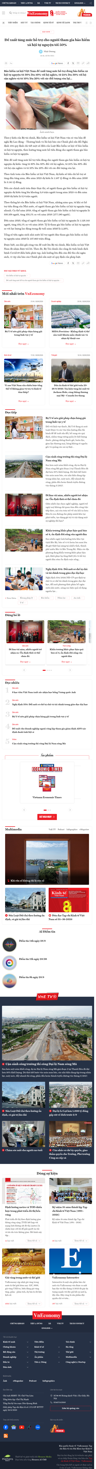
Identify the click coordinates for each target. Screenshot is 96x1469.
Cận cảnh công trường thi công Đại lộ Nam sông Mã (66, 459)
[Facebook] (5, 1426)
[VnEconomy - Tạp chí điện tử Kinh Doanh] (47, 1315)
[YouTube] (21, 1426)
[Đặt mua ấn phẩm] (84, 12)
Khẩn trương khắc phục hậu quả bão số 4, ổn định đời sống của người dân (66, 532)
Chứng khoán (9, 3)
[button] (44, 669)
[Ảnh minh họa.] (47, 84)
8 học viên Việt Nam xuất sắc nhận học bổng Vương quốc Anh (44, 692)
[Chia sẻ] (88, 63)
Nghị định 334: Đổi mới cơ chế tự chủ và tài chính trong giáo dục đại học (67, 571)
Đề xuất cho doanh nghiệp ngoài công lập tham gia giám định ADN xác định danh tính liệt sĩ (49, 730)
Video (14, 739)
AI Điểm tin (47, 931)
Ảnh (5, 1381)
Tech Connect (63, 3)
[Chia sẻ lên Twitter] (73, 63)
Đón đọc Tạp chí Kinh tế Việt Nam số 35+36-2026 (66, 917)
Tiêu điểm (13, 23)
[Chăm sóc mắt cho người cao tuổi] (23, 1133)
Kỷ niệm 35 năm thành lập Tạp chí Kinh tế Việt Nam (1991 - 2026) (69, 1210)
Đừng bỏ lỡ (12, 615)
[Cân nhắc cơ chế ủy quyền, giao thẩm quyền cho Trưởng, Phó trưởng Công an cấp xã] (70, 1133)
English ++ (79, 3)
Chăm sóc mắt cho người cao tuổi (23, 1150)
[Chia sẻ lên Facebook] (68, 63)
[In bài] (6, 63)
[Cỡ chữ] (11, 63)
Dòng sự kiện (47, 1173)
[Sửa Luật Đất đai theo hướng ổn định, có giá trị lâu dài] (23, 1094)
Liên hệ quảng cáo (70, 1408)
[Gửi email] (78, 63)
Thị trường (78, 23)
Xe (38, 3)
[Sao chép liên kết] (83, 63)
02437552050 (60, 1402)
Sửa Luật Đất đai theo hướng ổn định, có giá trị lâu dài (24, 917)
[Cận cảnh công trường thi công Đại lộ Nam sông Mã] (47, 1032)
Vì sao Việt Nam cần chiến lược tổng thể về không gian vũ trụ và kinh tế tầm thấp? (23, 388)
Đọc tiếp (11, 412)
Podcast (61, 829)
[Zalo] (37, 1426)
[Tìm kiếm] (10, 13)
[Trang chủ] (3, 22)
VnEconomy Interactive (65, 1277)
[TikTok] (29, 1426)
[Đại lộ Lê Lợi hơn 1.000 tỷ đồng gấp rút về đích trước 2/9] (70, 1094)
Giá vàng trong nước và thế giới (22, 1277)
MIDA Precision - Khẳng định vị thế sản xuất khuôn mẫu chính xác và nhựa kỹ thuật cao (71, 335)
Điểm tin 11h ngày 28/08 (33, 958)
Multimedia (13, 829)
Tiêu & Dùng (27, 3)
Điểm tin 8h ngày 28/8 (31, 977)
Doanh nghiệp (56, 301)
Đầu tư (24, 23)
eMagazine (84, 829)
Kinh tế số (48, 23)
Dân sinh (7, 301)
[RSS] (5, 1435)
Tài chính (35, 23)
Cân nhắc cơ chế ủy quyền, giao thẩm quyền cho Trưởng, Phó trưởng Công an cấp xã (69, 1154)
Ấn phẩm (47, 755)
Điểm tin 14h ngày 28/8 (32, 940)
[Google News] (57, 63)
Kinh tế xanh (63, 23)
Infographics (72, 829)
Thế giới (54, 355)
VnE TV (47, 3)
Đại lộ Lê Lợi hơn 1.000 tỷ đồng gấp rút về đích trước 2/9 (68, 1112)
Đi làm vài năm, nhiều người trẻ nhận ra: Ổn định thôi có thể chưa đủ (67, 497)
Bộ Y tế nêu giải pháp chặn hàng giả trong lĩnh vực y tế (66, 420)
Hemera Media (45, 1456)
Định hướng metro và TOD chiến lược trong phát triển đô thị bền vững (23, 1210)
